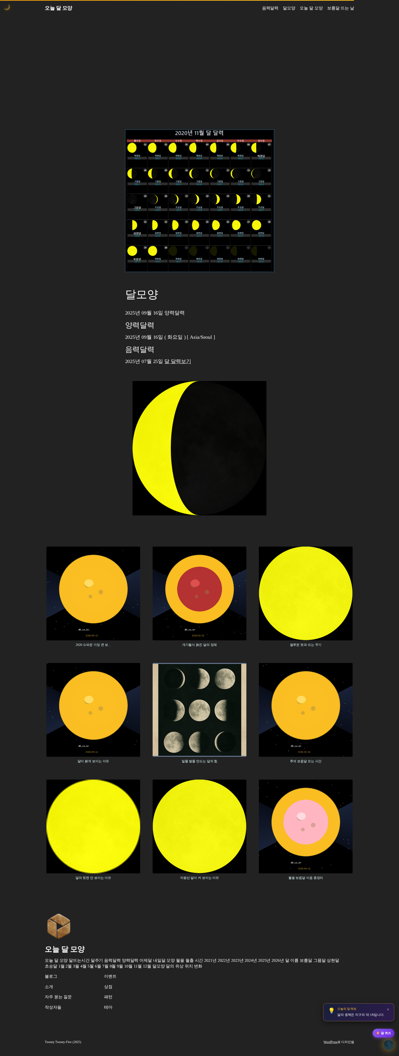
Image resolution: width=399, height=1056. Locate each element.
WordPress (330, 1042)
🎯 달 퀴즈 (383, 1033)
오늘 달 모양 (58, 8)
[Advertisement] (199, 65)
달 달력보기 (177, 361)
